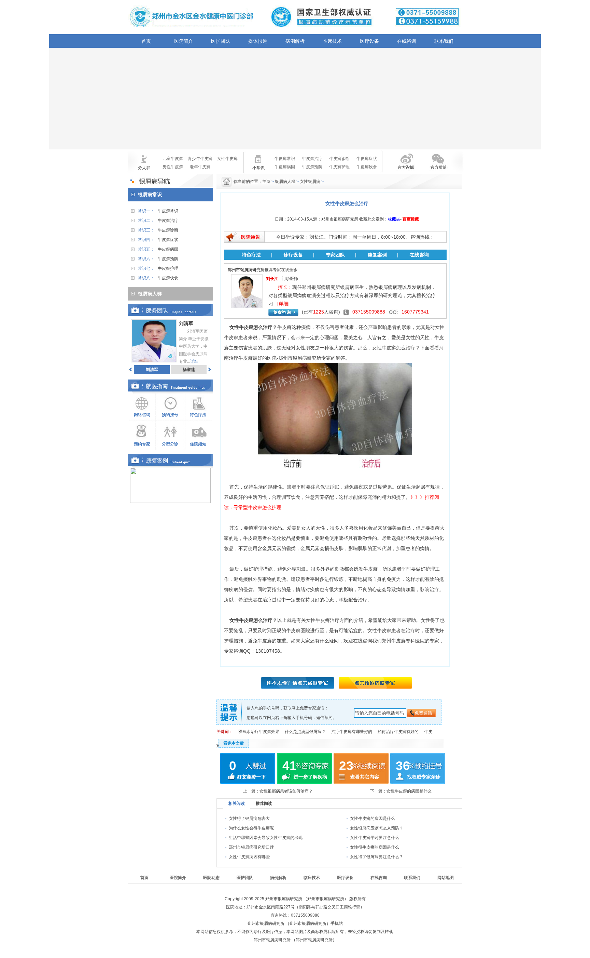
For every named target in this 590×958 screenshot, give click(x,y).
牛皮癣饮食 (366, 166)
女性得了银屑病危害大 (249, 818)
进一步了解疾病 (310, 777)
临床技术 (332, 41)
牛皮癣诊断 (339, 158)
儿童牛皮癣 (173, 158)
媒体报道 (257, 41)
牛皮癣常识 (285, 158)
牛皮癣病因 (285, 166)
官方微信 (437, 166)
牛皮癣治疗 (312, 158)
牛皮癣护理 (339, 166)
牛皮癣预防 (312, 166)
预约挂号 (170, 414)
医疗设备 (369, 41)
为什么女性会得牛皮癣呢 (251, 828)
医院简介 (183, 41)
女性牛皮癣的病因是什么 (409, 791)
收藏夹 (394, 219)
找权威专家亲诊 (423, 777)
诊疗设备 (293, 254)
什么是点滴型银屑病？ (305, 731)
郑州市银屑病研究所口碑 (251, 847)
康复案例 (377, 254)
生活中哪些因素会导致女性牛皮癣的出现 (266, 837)
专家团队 (335, 254)
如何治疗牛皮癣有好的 (398, 731)
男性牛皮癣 (173, 166)
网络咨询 (142, 414)
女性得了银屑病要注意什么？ (376, 856)
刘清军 (152, 369)
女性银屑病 (310, 181)
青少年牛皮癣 (200, 158)
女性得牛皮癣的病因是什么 (374, 847)
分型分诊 (170, 444)
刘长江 (272, 278)
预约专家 (142, 444)
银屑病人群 (285, 181)
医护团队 (220, 41)
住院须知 (198, 444)
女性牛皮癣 (227, 158)
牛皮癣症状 (366, 158)
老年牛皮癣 (200, 166)
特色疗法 (198, 414)
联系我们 (443, 41)
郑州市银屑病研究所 (299, 358)
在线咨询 (406, 41)
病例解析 (295, 41)
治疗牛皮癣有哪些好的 (351, 731)
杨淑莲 (189, 369)
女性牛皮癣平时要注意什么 (374, 837)
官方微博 (400, 166)
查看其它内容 (364, 777)
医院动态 (211, 877)
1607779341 (415, 312)
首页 (146, 41)
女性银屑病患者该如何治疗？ (286, 791)
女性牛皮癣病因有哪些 (249, 856)
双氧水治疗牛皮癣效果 (258, 731)
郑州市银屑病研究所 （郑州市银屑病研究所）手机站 (295, 923)
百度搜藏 (411, 219)
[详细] (283, 303)
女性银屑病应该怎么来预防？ (376, 828)
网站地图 (445, 877)
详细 (194, 361)
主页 (266, 181)
